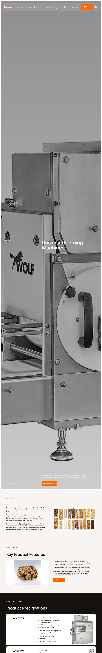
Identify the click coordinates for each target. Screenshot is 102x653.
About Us (65, 7)
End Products (37, 7)
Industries (47, 7)
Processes (28, 7)
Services (20, 7)
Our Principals (56, 7)
